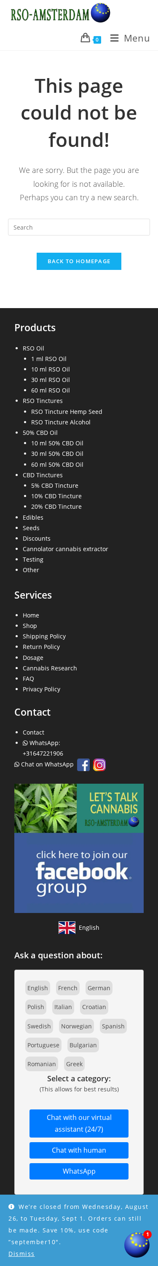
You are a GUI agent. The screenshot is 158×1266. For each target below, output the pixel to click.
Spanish (113, 1026)
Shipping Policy (44, 636)
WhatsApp (79, 1171)
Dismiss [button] (21, 1254)
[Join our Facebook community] (79, 848)
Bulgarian (83, 1045)
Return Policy (41, 647)
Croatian (94, 1007)
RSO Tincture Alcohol (61, 422)
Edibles (33, 517)
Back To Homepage (79, 261)
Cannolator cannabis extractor (65, 549)
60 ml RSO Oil (50, 390)
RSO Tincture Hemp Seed (66, 412)
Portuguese (43, 1045)
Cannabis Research (50, 668)
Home (31, 615)
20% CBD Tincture (56, 506)
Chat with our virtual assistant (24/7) (79, 1123)
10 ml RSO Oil (50, 369)
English (37, 988)
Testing (33, 559)
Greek (74, 1064)
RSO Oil (33, 348)
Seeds (31, 528)
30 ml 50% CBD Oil (57, 454)
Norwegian (76, 1026)
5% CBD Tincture (54, 485)
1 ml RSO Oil (49, 359)
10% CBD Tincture (56, 496)
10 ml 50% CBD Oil (57, 443)
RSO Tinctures (43, 401)
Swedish (39, 1026)
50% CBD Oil (40, 433)
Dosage (33, 658)
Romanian (41, 1064)
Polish (35, 1007)
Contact (33, 732)
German (99, 988)
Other (31, 570)
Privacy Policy (41, 689)
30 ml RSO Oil (50, 380)
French (68, 988)
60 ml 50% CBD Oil (57, 464)
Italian (63, 1007)
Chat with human (79, 1150)
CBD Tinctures (43, 475)
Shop (30, 626)
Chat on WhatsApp (47, 764)
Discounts (37, 538)
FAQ (28, 679)
